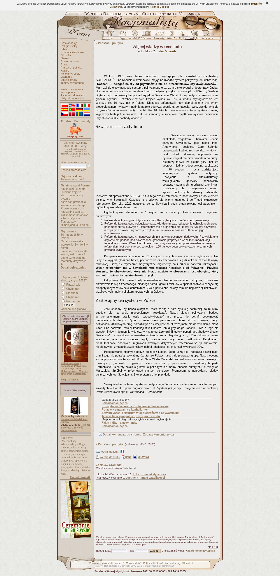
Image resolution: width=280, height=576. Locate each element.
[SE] (79, 114)
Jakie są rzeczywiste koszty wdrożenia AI (74, 252)
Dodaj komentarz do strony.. (122, 434)
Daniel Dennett (80, 477)
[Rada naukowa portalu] (194, 35)
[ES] (64, 110)
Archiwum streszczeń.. (73, 179)
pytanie (65, 198)
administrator (168, 565)
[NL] (87, 114)
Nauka (65, 58)
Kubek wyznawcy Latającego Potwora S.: (74, 364)
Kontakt (187, 563)
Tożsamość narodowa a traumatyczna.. (74, 216)
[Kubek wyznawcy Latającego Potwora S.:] (76, 360)
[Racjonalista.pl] (140, 28)
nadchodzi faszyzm (73, 188)
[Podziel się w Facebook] (122, 452)
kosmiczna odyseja (73, 205)
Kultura (65, 70)
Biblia (64, 49)
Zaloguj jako (103, 550)
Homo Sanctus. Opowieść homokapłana (75, 427)
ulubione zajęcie (71, 192)
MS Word (143, 457)
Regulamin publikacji (99, 563)
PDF (128, 457)
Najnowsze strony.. (72, 176)
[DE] (79, 110)
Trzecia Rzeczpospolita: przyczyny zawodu (131, 416)
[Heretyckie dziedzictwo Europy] (76, 413)
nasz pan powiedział (73, 202)
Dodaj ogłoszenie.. (73, 267)
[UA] (87, 110)
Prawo (64, 64)
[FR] (79, 105)
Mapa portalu (133, 563)
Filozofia (66, 55)
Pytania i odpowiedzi (73, 95)
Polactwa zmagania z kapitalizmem (125, 409)
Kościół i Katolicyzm (72, 52)
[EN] (72, 105)
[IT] (87, 105)
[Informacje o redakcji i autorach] (182, 35)
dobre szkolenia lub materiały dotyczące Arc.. (73, 261)
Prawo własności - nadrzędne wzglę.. (72, 210)
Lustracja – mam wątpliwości (145, 477)
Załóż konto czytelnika (201, 550)
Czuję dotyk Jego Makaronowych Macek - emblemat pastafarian (74, 371)
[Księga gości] (160, 35)
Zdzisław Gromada (108, 465)
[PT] (72, 110)
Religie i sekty (69, 46)
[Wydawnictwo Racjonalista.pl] (172, 35)
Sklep (159, 563)
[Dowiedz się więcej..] (75, 537)
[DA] (72, 114)
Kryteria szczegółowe (73, 170)
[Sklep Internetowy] (147, 35)
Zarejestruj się (172, 563)
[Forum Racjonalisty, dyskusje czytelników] (111, 35)
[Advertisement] (128, 162)
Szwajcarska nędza (115, 403)
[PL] (64, 105)
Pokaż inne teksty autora (149, 474)
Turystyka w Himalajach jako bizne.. (75, 223)
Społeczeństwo (70, 61)
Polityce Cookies (159, 6)
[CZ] (64, 114)
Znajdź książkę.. (70, 379)
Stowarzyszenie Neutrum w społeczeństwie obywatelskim (141, 412)
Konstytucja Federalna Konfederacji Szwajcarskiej (135, 406)
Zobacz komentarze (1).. (159, 434)
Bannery (118, 563)
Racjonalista (110, 565)
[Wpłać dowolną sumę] (76, 133)
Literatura (66, 76)
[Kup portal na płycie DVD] (134, 35)
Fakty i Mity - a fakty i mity (119, 422)
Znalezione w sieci (72, 89)
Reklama (147, 563)
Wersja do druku (110, 457)
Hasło (131, 550)
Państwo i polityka (71, 67)
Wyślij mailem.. (109, 451)
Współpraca (68, 92)
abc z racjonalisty (72, 195)
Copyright (125, 565)
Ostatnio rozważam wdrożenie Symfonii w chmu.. (74, 244)
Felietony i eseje (70, 73)
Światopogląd (69, 43)
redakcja (155, 565)
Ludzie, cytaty (69, 79)
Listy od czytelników (72, 98)
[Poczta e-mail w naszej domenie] (122, 35)
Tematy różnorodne (72, 82)
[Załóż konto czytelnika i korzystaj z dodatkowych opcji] (206, 35)
